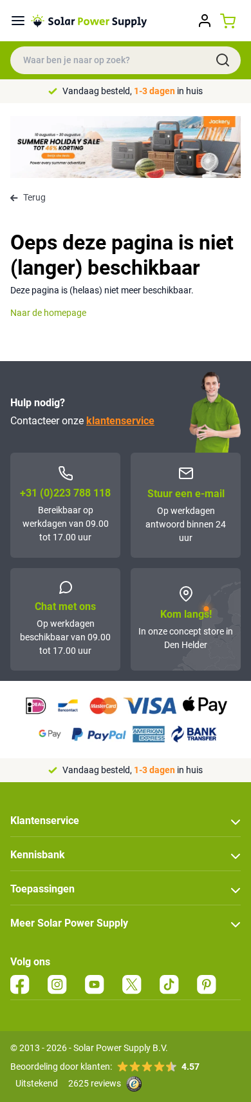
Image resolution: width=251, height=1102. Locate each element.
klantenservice (120, 421)
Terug (34, 197)
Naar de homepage (48, 313)
